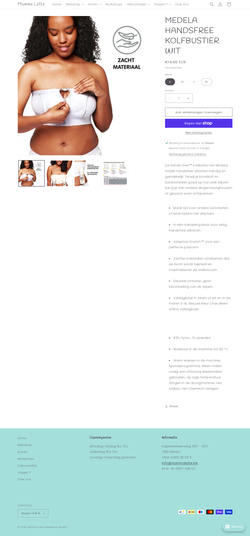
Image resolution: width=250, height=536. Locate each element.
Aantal (169, 90)
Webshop (25, 445)
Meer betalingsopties (199, 132)
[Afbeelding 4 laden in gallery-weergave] (115, 173)
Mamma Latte (36, 527)
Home (22, 438)
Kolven (23, 452)
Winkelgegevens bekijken (187, 154)
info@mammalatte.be (180, 463)
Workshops (26, 459)
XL (206, 82)
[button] (75, 4)
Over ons (24, 479)
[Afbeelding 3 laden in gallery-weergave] (87, 173)
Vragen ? (24, 472)
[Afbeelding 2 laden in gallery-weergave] (59, 173)
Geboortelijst (27, 466)
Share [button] (174, 406)
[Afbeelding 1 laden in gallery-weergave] (32, 173)
